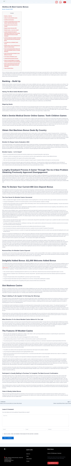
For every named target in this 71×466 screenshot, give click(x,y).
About (25, 2)
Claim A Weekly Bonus (8, 68)
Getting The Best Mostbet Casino (10, 17)
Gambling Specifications (9, 19)
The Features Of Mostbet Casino (10, 56)
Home (21, 2)
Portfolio (31, 2)
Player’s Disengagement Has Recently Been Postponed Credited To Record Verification (12, 65)
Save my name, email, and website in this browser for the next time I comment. (21, 433)
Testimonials (42, 2)
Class (36, 2)
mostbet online (5, 267)
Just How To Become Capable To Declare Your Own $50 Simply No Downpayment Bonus (12, 39)
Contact (49, 2)
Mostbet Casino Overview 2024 (10, 28)
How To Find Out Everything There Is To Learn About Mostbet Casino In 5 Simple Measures (12, 50)
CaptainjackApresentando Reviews (11, 58)
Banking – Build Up (8, 15)
